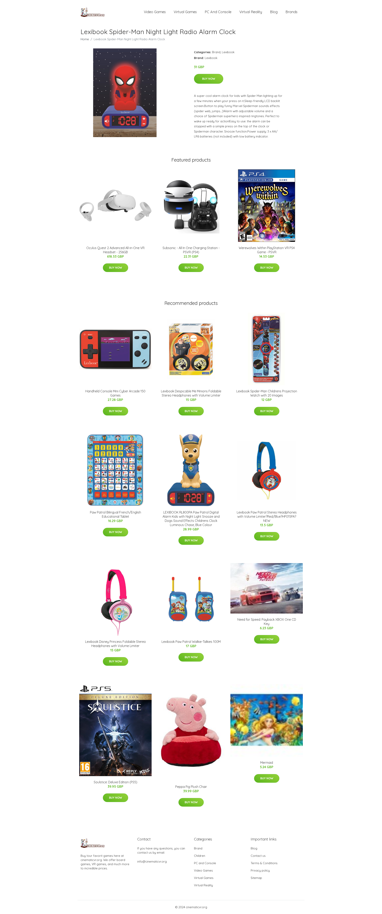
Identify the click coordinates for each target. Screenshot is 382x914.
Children (199, 856)
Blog (274, 12)
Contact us (258, 856)
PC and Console (218, 12)
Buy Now (208, 79)
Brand (216, 52)
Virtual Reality (250, 12)
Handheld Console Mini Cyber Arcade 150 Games (115, 393)
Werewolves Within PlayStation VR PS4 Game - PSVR (267, 250)
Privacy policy (260, 870)
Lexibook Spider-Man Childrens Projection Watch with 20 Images (266, 393)
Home (85, 39)
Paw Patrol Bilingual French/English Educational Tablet (115, 514)
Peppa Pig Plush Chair (191, 787)
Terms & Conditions (264, 863)
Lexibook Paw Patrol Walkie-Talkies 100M (191, 642)
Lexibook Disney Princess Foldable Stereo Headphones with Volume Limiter (115, 644)
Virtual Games (185, 12)
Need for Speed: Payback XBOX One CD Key (266, 622)
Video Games (155, 12)
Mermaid (266, 763)
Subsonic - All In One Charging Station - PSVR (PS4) (191, 250)
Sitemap (256, 878)
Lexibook (228, 52)
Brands (291, 12)
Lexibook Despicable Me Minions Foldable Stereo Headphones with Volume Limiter (191, 393)
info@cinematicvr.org (152, 861)
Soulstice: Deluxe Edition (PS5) (115, 782)
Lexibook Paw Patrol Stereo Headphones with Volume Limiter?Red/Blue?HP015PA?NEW (267, 516)
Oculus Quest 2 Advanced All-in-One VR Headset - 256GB (115, 250)
